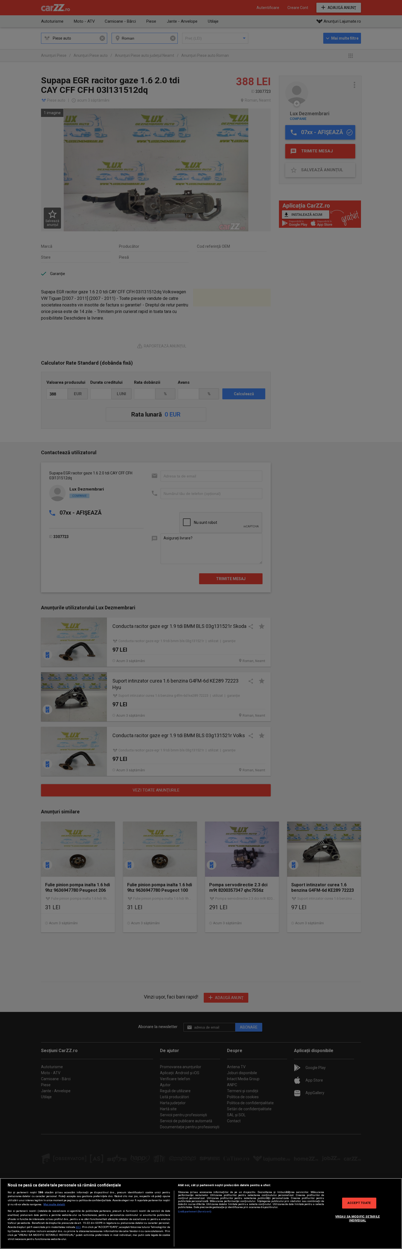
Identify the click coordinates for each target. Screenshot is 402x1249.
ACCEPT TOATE (359, 1203)
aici (78, 1227)
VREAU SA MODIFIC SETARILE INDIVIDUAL (357, 1218)
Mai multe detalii (54, 1204)
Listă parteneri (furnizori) (195, 1211)
